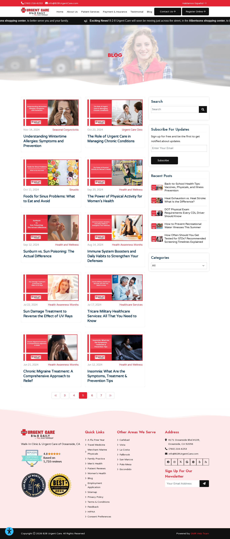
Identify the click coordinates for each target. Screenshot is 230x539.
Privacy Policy (95, 497)
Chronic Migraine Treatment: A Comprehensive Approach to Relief (48, 376)
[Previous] (56, 395)
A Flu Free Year (96, 439)
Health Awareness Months (127, 244)
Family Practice (96, 458)
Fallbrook (125, 454)
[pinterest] (193, 462)
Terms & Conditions (99, 501)
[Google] (187, 462)
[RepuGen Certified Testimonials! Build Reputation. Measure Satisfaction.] (46, 458)
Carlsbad (124, 439)
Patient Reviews (97, 468)
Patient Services (90, 11)
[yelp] (199, 462)
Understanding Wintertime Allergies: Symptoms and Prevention (45, 141)
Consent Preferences (99, 516)
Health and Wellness (131, 189)
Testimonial (136, 11)
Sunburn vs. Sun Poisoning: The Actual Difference (48, 253)
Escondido (126, 469)
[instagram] (174, 462)
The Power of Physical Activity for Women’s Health (114, 198)
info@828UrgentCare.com (63, 3)
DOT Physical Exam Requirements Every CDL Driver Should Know (185, 213)
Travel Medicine (96, 444)
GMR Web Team (200, 533)
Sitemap (92, 492)
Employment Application (95, 485)
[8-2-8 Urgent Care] (35, 12)
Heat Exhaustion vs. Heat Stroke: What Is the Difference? (185, 200)
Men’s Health (95, 463)
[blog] (206, 462)
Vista (122, 444)
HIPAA (91, 511)
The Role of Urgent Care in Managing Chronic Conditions (111, 138)
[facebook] (168, 462)
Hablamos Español (193, 3)
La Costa (125, 449)
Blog (149, 11)
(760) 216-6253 (33, 3)
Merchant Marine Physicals (97, 451)
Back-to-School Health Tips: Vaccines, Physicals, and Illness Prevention (184, 187)
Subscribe (163, 160)
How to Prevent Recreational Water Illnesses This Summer (183, 225)
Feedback (93, 506)
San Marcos (126, 459)
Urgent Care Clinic (132, 129)
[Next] (110, 395)
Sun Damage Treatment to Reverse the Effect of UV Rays (48, 313)
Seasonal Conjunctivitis (66, 129)
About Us (72, 11)
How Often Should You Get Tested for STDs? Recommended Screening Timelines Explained (185, 238)
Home (59, 11)
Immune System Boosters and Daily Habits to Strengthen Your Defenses (112, 256)
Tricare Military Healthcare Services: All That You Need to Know (112, 316)
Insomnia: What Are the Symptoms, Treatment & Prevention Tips (107, 376)
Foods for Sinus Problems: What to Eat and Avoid (49, 198)
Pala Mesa (125, 464)
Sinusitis (74, 189)
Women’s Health (97, 473)
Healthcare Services (131, 304)
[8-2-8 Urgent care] (38, 434)
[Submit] (204, 483)
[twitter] (181, 462)
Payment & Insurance (115, 11)
